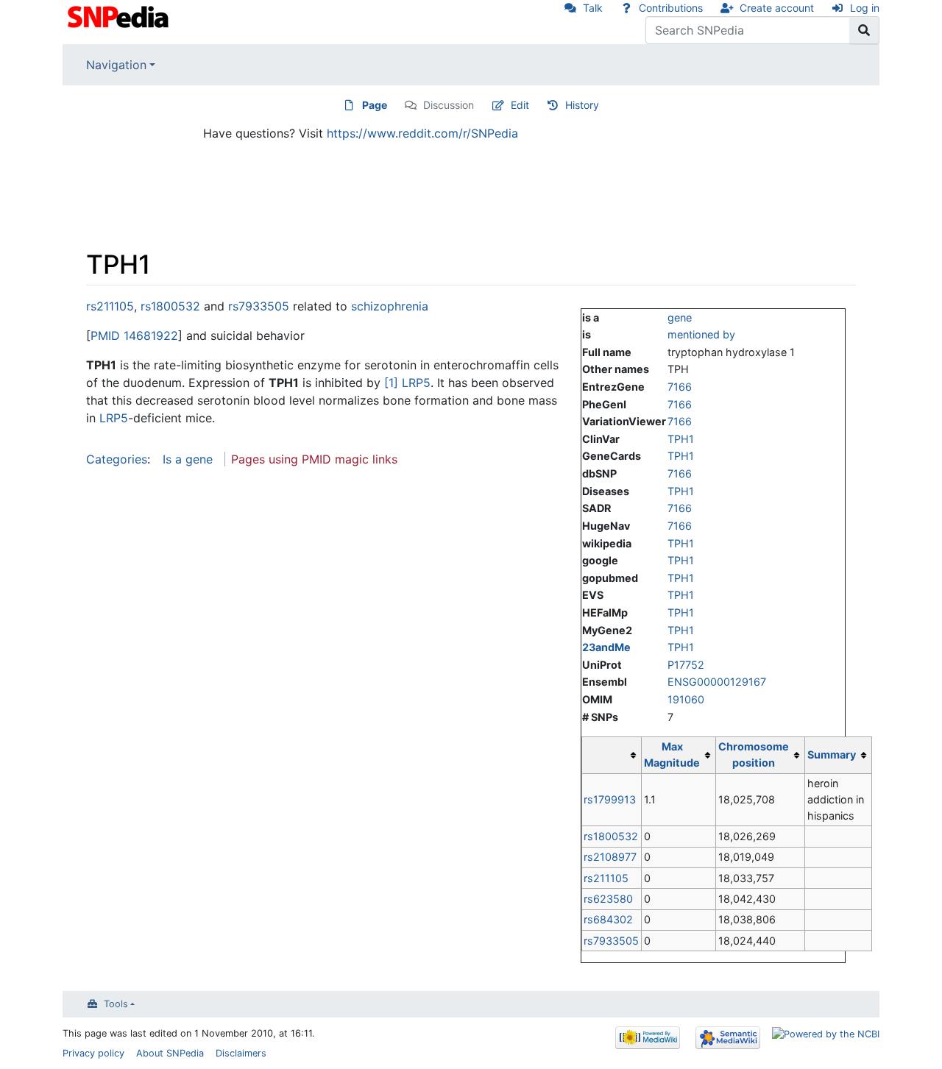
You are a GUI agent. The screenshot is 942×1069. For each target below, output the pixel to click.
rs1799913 (610, 799)
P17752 (685, 664)
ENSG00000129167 (716, 681)
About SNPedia (170, 1053)
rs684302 (608, 919)
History (582, 105)
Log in (864, 7)
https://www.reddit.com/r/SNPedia (422, 133)
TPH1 (680, 439)
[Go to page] (864, 30)
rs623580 (608, 898)
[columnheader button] (611, 754)
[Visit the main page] (120, 15)
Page (374, 105)
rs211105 (606, 878)
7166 (679, 386)
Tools (116, 1003)
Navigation (116, 64)
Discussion (448, 105)
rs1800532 (611, 836)
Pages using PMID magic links (314, 459)
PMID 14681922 (134, 335)
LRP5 (416, 382)
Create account (777, 7)
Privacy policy (93, 1053)
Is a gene (188, 459)
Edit (520, 105)
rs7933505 (611, 940)
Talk (593, 7)
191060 (685, 699)
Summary (831, 754)
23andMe (606, 647)
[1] (391, 382)
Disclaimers (241, 1053)
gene (679, 317)
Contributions (671, 7)
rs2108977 (610, 856)
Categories (116, 459)
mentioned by (701, 334)
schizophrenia (389, 306)
